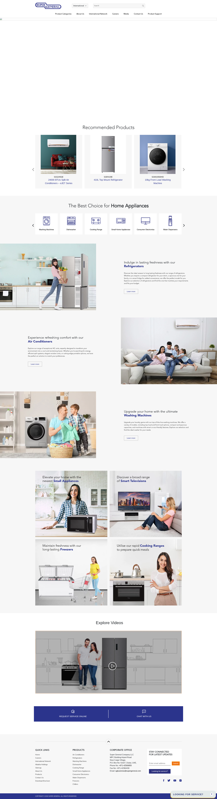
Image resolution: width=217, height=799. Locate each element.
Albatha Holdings (41, 764)
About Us (80, 14)
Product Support (155, 14)
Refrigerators (77, 758)
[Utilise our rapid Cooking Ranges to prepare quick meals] (146, 572)
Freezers (76, 781)
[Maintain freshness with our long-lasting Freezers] (71, 572)
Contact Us (138, 14)
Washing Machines (80, 761)
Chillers (75, 784)
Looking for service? (160, 771)
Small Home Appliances (81, 771)
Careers (115, 14)
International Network (98, 14)
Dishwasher (77, 764)
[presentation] (33, 169)
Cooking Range (78, 768)
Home (37, 755)
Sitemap (38, 768)
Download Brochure (42, 781)
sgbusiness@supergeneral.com (128, 771)
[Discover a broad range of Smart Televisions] (146, 504)
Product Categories (63, 14)
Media (126, 14)
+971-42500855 (125, 765)
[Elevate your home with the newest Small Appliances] (71, 504)
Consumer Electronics (81, 774)
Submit (175, 763)
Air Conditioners (78, 755)
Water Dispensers (79, 778)
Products (38, 774)
